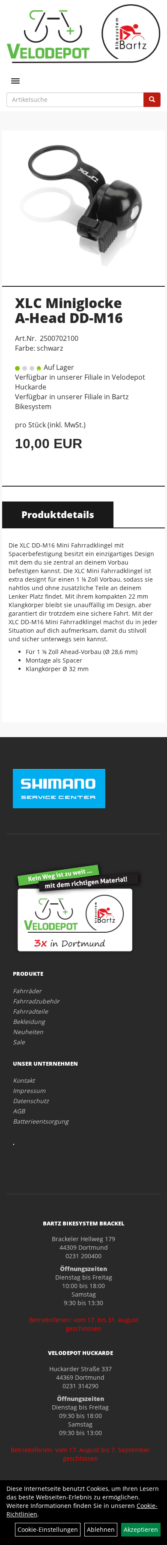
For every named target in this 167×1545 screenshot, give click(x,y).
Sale (19, 1042)
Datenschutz (31, 1101)
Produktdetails (57, 514)
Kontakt (24, 1080)
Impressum (29, 1091)
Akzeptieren (141, 1529)
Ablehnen (101, 1529)
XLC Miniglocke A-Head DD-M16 (69, 310)
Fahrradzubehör (36, 1001)
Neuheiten (28, 1032)
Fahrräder (27, 991)
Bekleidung (29, 1022)
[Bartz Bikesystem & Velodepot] (83, 33)
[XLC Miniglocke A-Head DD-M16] (83, 203)
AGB (19, 1111)
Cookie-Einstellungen (48, 1529)
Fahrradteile (30, 1011)
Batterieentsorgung (41, 1121)
